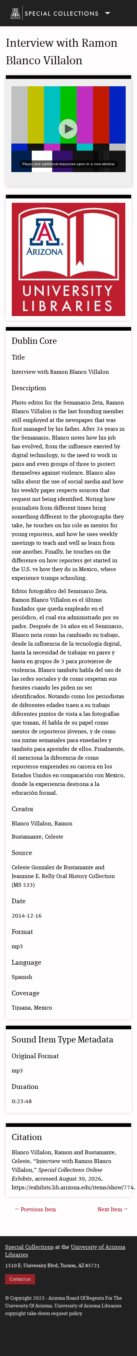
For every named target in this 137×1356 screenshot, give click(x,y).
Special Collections (29, 1247)
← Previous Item (35, 1210)
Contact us (20, 1279)
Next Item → (113, 1210)
